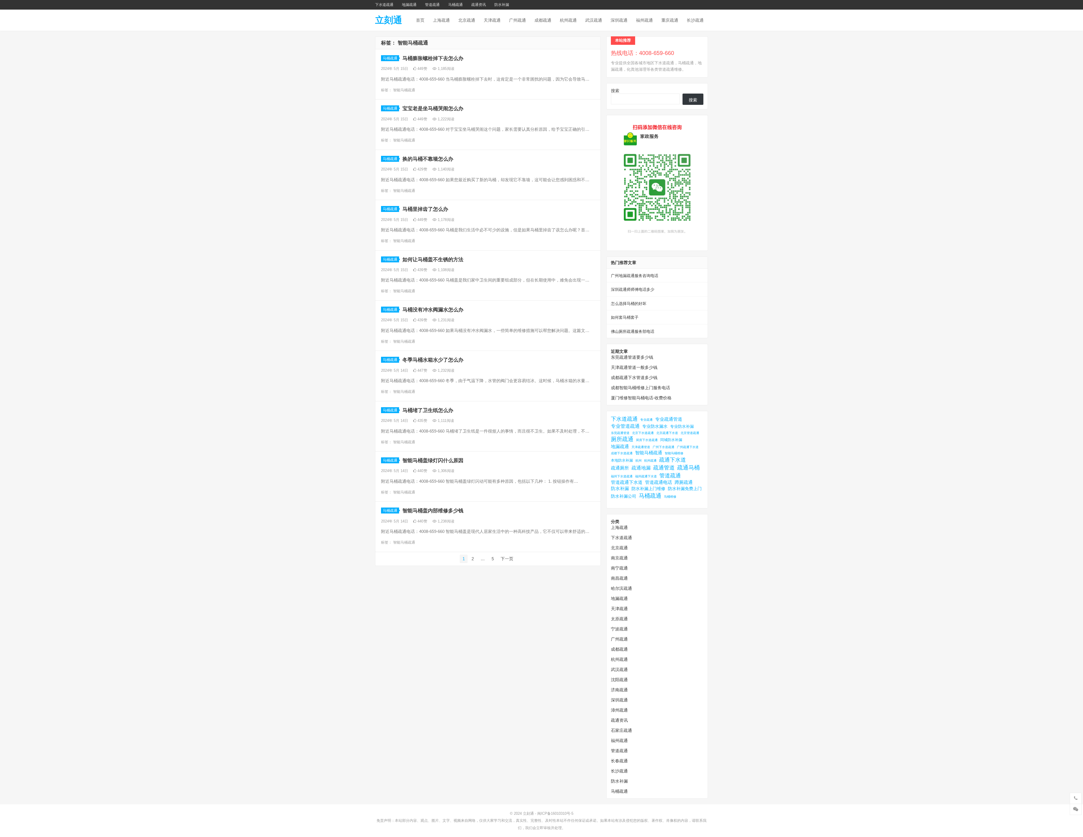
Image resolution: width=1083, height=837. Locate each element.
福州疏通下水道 (646, 476)
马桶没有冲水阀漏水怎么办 (432, 310)
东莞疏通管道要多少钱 (632, 357)
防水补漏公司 (623, 496)
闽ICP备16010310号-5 (555, 813)
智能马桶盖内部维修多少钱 (432, 510)
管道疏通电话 (658, 482)
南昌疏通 (619, 578)
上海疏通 (441, 20)
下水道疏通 (384, 5)
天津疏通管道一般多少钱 (634, 367)
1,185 (445, 69)
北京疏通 (466, 20)
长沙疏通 (695, 20)
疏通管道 (664, 468)
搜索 (615, 90)
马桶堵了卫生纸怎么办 (427, 410)
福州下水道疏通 (622, 476)
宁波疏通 (619, 628)
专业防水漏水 (655, 426)
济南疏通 (619, 689)
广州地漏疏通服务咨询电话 (634, 275)
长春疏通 (619, 760)
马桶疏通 (455, 5)
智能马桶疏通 (404, 90)
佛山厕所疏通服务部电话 (632, 331)
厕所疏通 (622, 439)
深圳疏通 (619, 20)
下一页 (507, 558)
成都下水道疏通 (622, 453)
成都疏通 (542, 20)
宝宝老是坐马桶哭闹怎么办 (432, 108)
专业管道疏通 (625, 426)
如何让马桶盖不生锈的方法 (432, 259)
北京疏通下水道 (667, 433)
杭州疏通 (568, 20)
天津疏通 (492, 20)
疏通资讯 (478, 5)
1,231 (445, 320)
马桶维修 (670, 496)
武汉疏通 (593, 20)
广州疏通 (517, 20)
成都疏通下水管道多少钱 (634, 377)
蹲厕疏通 (684, 482)
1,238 (445, 521)
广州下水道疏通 (663, 447)
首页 (420, 20)
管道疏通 (432, 5)
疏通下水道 (672, 460)
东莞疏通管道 (620, 433)
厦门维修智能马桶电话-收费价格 (641, 397)
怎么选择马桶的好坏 (628, 303)
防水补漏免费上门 (685, 488)
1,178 (445, 220)
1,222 (445, 119)
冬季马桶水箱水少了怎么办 (432, 360)
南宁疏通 (619, 568)
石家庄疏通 (621, 730)
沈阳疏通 (619, 679)
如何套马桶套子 (625, 317)
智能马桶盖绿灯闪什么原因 (432, 460)
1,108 (445, 270)
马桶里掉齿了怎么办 (425, 209)
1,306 (445, 471)
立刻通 (388, 20)
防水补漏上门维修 (648, 488)
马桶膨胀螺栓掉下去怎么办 (432, 58)
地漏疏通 (409, 5)
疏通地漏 (641, 468)
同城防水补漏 (671, 440)
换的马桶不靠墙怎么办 (427, 159)
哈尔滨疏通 (621, 588)
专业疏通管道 (668, 419)
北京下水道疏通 (643, 433)
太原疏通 (619, 618)
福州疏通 (644, 20)
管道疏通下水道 (626, 482)
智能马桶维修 (674, 453)
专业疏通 (646, 419)
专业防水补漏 (682, 426)
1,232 (445, 370)
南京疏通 (619, 557)
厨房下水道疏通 (647, 440)
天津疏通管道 (640, 447)
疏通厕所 (620, 468)
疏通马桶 (688, 467)
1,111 (445, 420)
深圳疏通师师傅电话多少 (632, 289)
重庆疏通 (669, 20)
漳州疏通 (619, 710)
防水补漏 (501, 5)
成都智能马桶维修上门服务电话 (640, 387)
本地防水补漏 (622, 460)
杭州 (638, 460)
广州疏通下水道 (688, 447)
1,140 (445, 169)
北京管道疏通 (690, 433)
